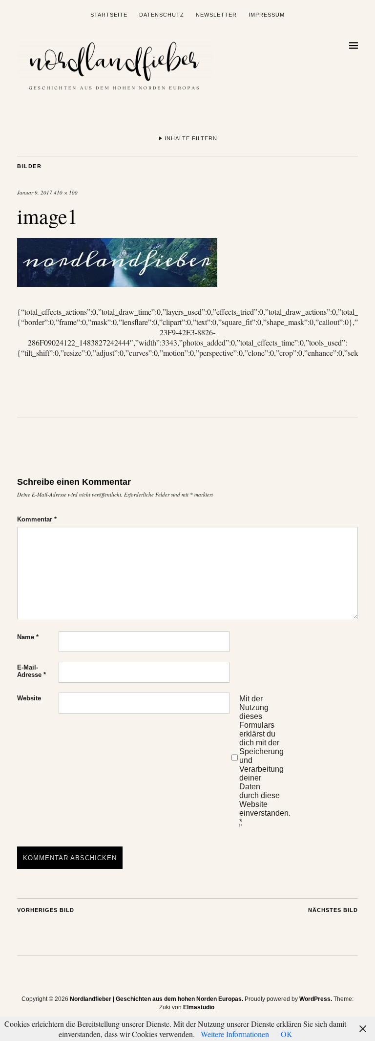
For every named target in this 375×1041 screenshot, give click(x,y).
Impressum (267, 15)
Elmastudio (198, 1007)
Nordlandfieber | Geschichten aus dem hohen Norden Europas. (156, 999)
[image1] (117, 284)
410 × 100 (66, 192)
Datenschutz (161, 15)
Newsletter (216, 15)
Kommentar (37, 519)
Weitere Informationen (235, 1034)
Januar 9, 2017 (34, 192)
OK (286, 1034)
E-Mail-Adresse (31, 671)
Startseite (108, 15)
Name (28, 637)
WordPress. (315, 999)
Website (29, 698)
